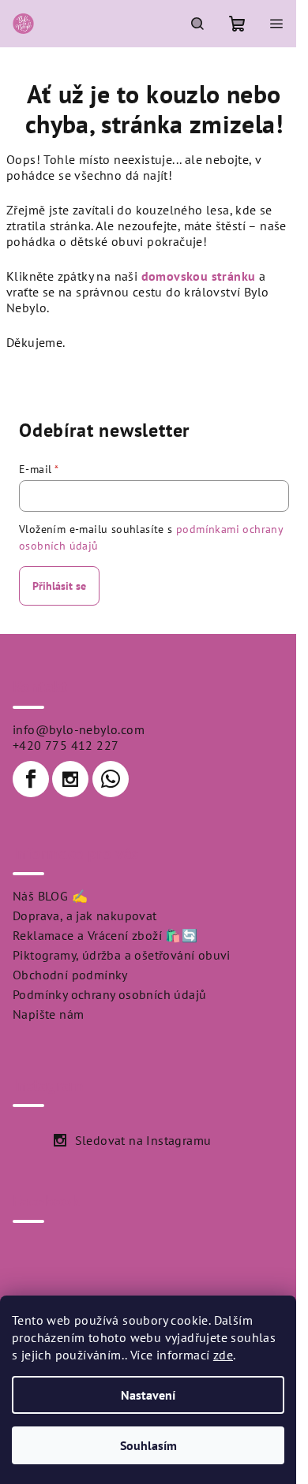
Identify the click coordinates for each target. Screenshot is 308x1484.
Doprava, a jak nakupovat (85, 915)
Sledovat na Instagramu (143, 1140)
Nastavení (148, 1395)
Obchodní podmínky (70, 974)
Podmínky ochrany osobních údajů (109, 994)
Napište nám (48, 1014)
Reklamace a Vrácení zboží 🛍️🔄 (105, 935)
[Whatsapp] (110, 779)
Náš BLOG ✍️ (50, 896)
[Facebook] (31, 779)
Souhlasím (148, 1445)
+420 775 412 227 (65, 745)
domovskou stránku (198, 276)
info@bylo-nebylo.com (79, 729)
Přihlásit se (59, 586)
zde (223, 1355)
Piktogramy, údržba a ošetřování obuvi (122, 955)
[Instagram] (70, 779)
